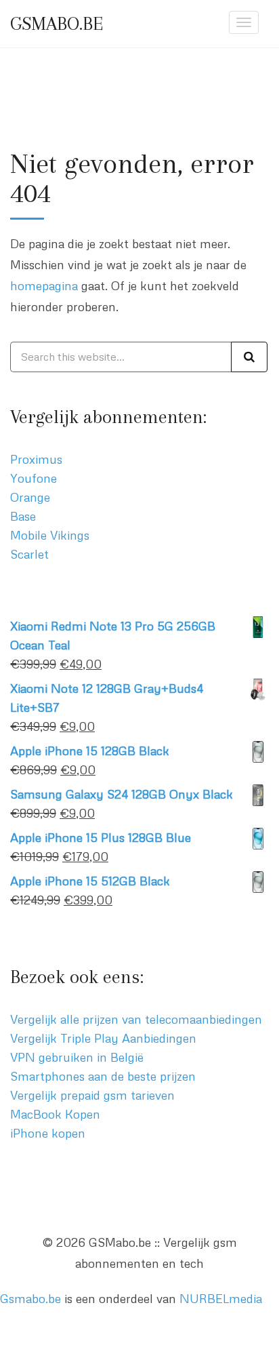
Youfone (33, 478)
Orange (30, 496)
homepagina (44, 285)
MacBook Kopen (55, 1113)
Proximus (36, 459)
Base (23, 515)
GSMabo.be (56, 24)
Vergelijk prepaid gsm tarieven (92, 1094)
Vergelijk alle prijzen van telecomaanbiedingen (136, 1019)
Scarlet (29, 553)
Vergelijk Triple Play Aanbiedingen (103, 1038)
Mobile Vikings (49, 534)
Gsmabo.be (30, 1298)
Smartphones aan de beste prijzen (103, 1075)
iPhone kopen (47, 1132)
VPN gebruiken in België (77, 1056)
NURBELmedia (220, 1298)
